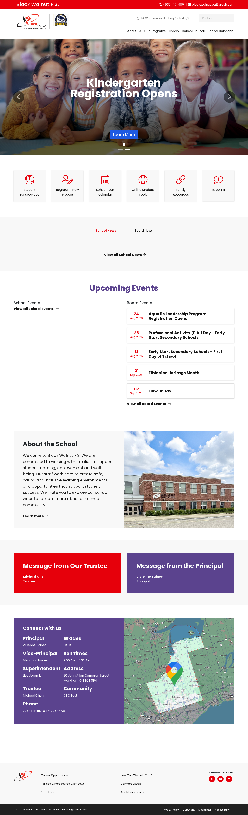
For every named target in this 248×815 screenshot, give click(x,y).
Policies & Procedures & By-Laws (62, 784)
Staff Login (48, 792)
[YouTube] (220, 779)
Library (174, 31)
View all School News (123, 254)
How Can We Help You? (136, 775)
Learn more (33, 516)
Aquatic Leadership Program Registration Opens (178, 316)
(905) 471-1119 (173, 4)
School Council (193, 31)
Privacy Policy (171, 809)
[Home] (31, 22)
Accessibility (222, 809)
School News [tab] (106, 230)
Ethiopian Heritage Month (174, 372)
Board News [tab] (144, 230)
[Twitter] (212, 779)
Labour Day (160, 391)
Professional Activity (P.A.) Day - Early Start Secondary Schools (187, 335)
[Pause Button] (124, 144)
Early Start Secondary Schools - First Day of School (185, 354)
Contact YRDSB (131, 784)
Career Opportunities (55, 775)
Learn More (124, 134)
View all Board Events (147, 403)
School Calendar (220, 31)
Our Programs (155, 31)
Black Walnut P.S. (37, 4)
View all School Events (34, 308)
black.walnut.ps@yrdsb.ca (211, 4)
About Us (134, 31)
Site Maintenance (132, 792)
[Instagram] (229, 779)
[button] (18, 97)
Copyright (189, 809)
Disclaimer (204, 809)
